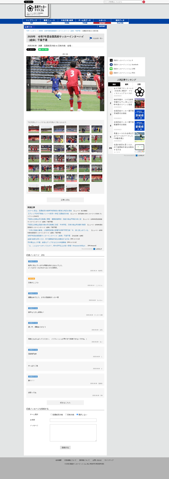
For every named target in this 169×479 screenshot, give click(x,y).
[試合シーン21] (59, 158)
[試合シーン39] (59, 188)
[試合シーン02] (46, 129)
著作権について (84, 460)
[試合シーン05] (84, 129)
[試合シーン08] (46, 139)
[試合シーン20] (46, 158)
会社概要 (58, 460)
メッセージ (34, 425)
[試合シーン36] (97, 178)
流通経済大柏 (57, 415)
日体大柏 (70, 415)
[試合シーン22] (71, 158)
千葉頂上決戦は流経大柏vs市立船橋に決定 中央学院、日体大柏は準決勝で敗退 (57, 225)
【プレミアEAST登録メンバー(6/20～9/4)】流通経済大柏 (48, 214)
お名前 (32, 420)
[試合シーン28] (71, 168)
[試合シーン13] (34, 148)
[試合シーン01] (34, 129)
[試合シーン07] (34, 139)
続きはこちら (65, 403)
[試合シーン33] (59, 178)
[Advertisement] (126, 40)
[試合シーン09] (59, 139)
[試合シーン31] (34, 178)
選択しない (82, 415)
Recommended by (87, 249)
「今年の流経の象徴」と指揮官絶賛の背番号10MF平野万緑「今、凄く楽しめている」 (59, 230)
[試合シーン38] (46, 188)
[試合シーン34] (71, 178)
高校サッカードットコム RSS (124, 73)
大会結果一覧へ (98, 38)
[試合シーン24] (97, 158)
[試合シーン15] (59, 148)
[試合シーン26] (46, 168)
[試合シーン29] (84, 168)
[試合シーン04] (71, 129)
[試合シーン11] (84, 139)
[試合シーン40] (71, 188)
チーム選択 (34, 414)
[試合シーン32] (46, 178)
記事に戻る (65, 200)
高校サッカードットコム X (123, 60)
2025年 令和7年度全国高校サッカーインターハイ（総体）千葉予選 (59, 31)
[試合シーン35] (84, 178)
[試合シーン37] (34, 188)
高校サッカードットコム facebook (126, 64)
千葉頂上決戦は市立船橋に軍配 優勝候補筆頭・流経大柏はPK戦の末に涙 (54, 219)
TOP (27, 31)
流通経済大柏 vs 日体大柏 (90, 31)
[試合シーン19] (34, 158)
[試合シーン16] (71, 148)
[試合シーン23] (84, 158)
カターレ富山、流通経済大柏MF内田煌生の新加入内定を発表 (50, 211)
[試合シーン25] (34, 168)
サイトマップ (109, 460)
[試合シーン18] (97, 148)
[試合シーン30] (97, 168)
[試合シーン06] (97, 129)
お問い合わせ (97, 460)
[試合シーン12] (97, 139)
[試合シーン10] (71, 139)
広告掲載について (70, 460)
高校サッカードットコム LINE (124, 69)
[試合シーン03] (59, 129)
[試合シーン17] (84, 148)
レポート (34, 31)
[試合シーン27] (59, 168)
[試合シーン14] (46, 148)
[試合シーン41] (84, 188)
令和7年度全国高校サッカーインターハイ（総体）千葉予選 (49, 236)
